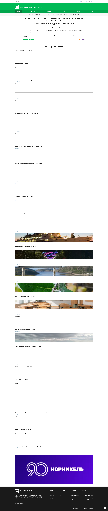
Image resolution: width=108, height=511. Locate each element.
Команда (64, 11)
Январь (43, 14)
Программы (33, 11)
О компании (48, 11)
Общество (31, 39)
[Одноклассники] (79, 39)
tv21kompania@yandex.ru (76, 499)
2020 (39, 14)
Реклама (78, 11)
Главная (30, 14)
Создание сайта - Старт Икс (88, 508)
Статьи (92, 11)
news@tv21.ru (87, 499)
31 (47, 14)
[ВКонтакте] (78, 39)
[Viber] (83, 39)
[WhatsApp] (84, 39)
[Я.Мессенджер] (76, 39)
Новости (18, 11)
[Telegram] (81, 39)
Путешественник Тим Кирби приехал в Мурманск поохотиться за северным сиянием (64, 14)
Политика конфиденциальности (76, 508)
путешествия (25, 39)
